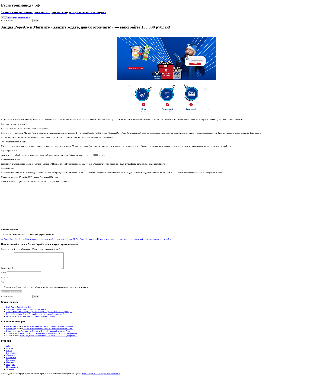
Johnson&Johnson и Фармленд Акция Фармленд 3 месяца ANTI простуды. (39, 312)
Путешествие (12, 367)
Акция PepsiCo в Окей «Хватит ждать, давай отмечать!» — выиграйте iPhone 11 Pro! (40, 239)
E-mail (4, 277)
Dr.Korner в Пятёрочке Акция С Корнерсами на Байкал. (31, 316)
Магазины (10, 360)
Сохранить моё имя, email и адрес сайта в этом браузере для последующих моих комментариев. (46, 287)
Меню (4, 18)
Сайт (3, 282)
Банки (9, 350)
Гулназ (9, 331)
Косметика (11, 357)
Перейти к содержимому (19, 18)
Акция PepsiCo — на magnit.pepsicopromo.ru (101, 374)
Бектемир (10, 326)
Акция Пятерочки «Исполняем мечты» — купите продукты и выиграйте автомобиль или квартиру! (125, 239)
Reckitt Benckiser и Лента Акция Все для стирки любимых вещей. (35, 314)
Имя (3, 272)
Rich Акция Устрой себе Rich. (19, 307)
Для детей (10, 355)
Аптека (9, 348)
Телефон (10, 369)
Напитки (10, 362)
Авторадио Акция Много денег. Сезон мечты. (26, 309)
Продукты (10, 364)
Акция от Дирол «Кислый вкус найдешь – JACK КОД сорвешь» (48, 333)
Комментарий (7, 268)
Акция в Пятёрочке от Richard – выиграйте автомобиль (48, 326)
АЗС (8, 346)
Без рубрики (11, 353)
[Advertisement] (166, 207)
